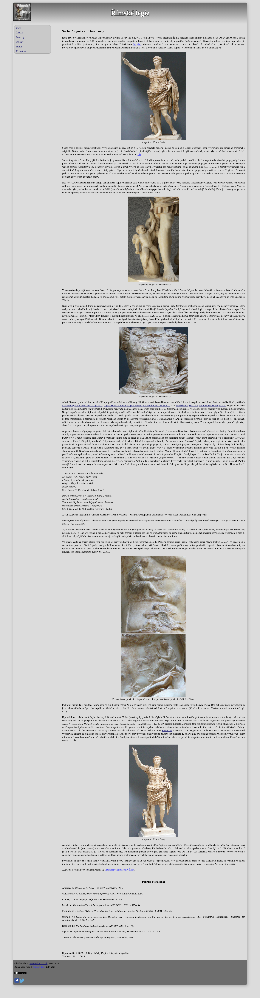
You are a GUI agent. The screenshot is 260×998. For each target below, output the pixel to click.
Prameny (20, 37)
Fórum (19, 46)
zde (139, 154)
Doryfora (137, 44)
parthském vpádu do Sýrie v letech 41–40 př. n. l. (201, 405)
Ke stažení (21, 51)
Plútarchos (167, 730)
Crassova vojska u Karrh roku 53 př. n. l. (82, 405)
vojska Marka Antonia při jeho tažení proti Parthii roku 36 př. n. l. (137, 405)
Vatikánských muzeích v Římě (119, 869)
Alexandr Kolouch (38, 963)
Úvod (18, 27)
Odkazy (19, 41)
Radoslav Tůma (39, 966)
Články (19, 32)
